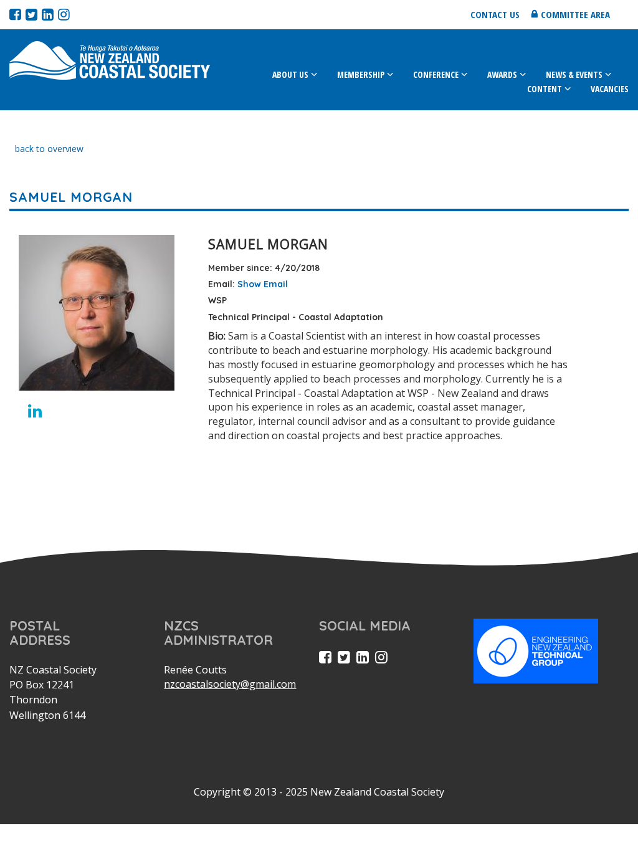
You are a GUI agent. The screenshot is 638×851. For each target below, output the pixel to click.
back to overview (49, 149)
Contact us (495, 14)
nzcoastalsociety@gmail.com (230, 684)
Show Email (262, 284)
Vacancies (610, 89)
